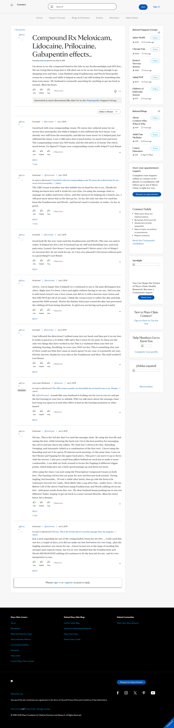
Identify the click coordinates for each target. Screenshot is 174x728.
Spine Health (139, 37)
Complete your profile (146, 351)
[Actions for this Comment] (120, 153)
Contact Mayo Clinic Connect (22, 661)
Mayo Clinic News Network (128, 623)
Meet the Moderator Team (21, 634)
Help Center (132, 17)
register (68, 582)
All (158, 32)
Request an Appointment (131, 682)
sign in (57, 582)
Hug (48, 93)
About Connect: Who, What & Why (140, 120)
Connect (21, 4)
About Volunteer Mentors (21, 639)
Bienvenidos (146, 386)
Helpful (41, 93)
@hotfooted (49, 175)
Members (114, 17)
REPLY (35, 160)
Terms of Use (16, 709)
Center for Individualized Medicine (77, 628)
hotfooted (47, 61)
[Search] (51, 6)
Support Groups (57, 17)
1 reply (34, 164)
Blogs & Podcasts (81, 17)
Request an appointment (147, 194)
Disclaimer (15, 650)
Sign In (156, 6)
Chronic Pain (139, 48)
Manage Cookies (43, 709)
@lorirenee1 (49, 122)
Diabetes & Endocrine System (138, 91)
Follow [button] (155, 38)
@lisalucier (58, 383)
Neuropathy (19, 30)
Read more (146, 297)
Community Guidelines (20, 645)
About (13, 623)
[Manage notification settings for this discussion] (115, 91)
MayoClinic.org (17, 694)
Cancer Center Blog (71, 623)
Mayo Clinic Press (71, 634)
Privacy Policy (30, 709)
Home (39, 17)
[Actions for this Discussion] (120, 91)
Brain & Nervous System (137, 63)
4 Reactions (58, 152)
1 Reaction (58, 311)
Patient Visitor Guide (72, 639)
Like (34, 93)
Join (143, 6)
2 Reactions (58, 211)
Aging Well (138, 77)
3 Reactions (58, 91)
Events (99, 17)
